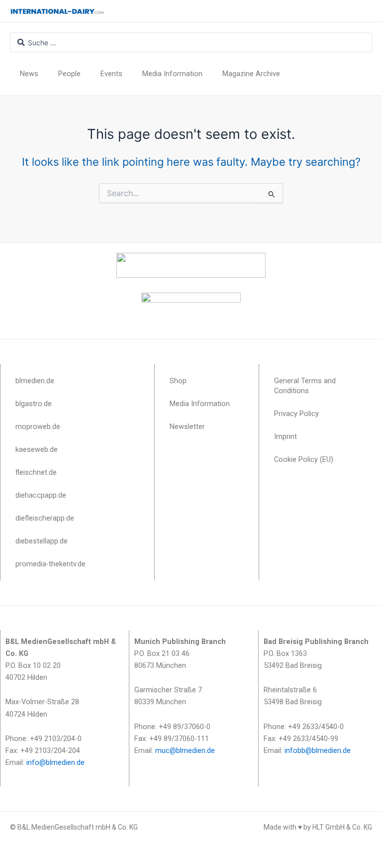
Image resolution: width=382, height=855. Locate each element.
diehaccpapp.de (40, 495)
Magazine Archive (251, 73)
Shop (178, 380)
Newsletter (187, 426)
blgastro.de (33, 403)
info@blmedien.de (55, 762)
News (29, 73)
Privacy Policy (296, 413)
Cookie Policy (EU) (303, 459)
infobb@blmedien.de (318, 750)
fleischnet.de (36, 472)
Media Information (172, 73)
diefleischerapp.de (44, 518)
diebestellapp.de (41, 540)
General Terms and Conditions (305, 385)
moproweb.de (37, 426)
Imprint (285, 436)
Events (111, 73)
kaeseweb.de (36, 449)
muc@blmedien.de (185, 750)
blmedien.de (34, 380)
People (69, 73)
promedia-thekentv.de (50, 563)
